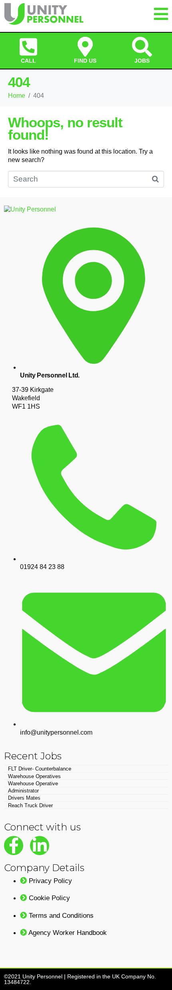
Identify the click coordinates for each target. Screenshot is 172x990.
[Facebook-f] (13, 845)
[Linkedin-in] (39, 845)
